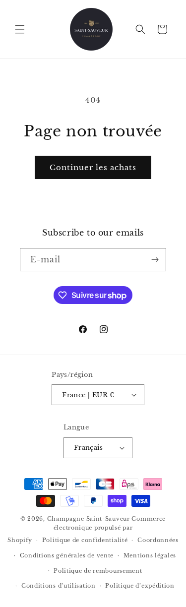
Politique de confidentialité (85, 540)
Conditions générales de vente (67, 555)
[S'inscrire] (155, 259)
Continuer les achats (93, 167)
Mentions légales (150, 555)
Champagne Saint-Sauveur (88, 518)
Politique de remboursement (98, 570)
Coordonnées (158, 540)
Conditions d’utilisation (58, 585)
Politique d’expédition (139, 585)
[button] (20, 29)
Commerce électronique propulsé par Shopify (86, 529)
